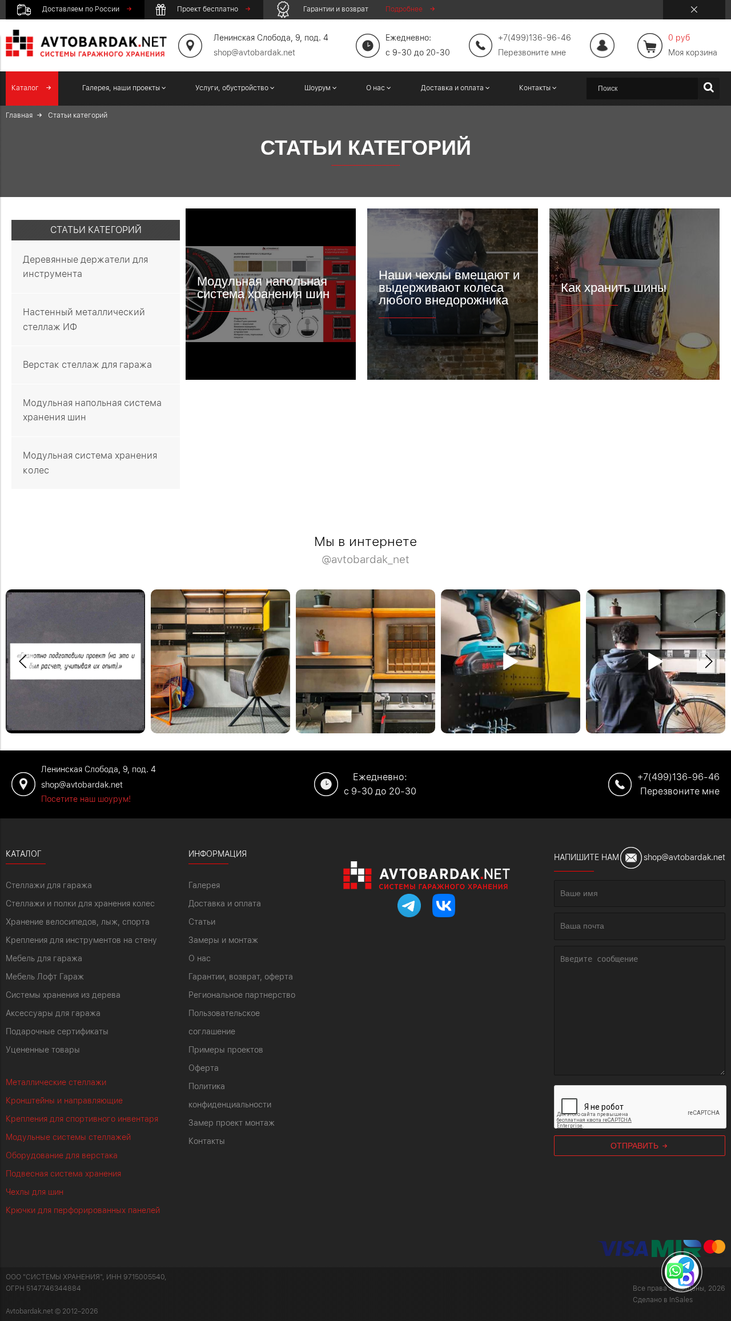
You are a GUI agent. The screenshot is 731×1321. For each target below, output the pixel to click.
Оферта (203, 1068)
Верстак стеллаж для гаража (87, 364)
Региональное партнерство (241, 994)
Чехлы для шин (34, 1191)
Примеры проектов (225, 1049)
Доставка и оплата (224, 903)
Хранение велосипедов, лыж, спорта (78, 921)
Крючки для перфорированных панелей (83, 1210)
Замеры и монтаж (223, 940)
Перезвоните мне (532, 52)
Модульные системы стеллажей (68, 1137)
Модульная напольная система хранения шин (263, 287)
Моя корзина (692, 45)
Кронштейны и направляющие (64, 1100)
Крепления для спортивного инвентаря (82, 1118)
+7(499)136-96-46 (678, 777)
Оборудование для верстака (62, 1155)
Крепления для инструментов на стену (81, 940)
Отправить (635, 1145)
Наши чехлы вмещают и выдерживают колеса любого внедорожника (449, 287)
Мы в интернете (365, 550)
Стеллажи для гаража (49, 885)
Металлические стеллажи (56, 1082)
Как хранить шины (613, 287)
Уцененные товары (43, 1049)
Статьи (201, 921)
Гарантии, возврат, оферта (240, 976)
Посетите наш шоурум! (86, 799)
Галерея (204, 885)
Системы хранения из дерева (63, 994)
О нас (199, 958)
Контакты (206, 1141)
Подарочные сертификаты (57, 1031)
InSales (681, 1300)
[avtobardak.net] (86, 53)
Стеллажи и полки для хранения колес (80, 903)
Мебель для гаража (44, 958)
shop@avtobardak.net (254, 52)
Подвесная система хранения (63, 1173)
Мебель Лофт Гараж (45, 976)
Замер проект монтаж (231, 1122)
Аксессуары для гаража (53, 1013)
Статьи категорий (96, 229)
